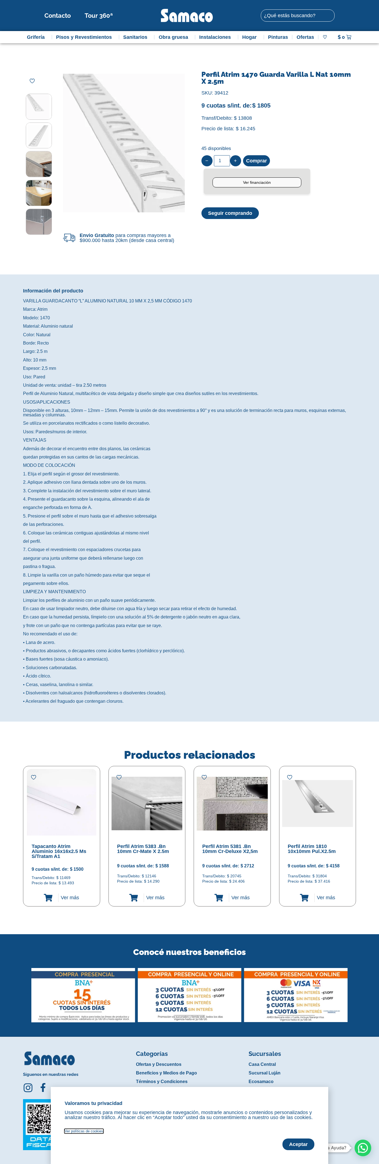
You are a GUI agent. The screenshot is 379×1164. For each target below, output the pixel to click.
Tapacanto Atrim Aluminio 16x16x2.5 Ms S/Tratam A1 (59, 851)
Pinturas (278, 37)
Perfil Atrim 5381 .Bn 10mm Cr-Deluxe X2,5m (230, 849)
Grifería (36, 37)
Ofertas (305, 37)
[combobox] (298, 15)
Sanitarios (135, 37)
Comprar (256, 161)
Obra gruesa (173, 37)
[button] (27, 991)
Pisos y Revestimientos (84, 37)
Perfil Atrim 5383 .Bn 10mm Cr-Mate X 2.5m (143, 849)
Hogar (249, 37)
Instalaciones (215, 37)
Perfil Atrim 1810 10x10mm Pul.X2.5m (312, 849)
